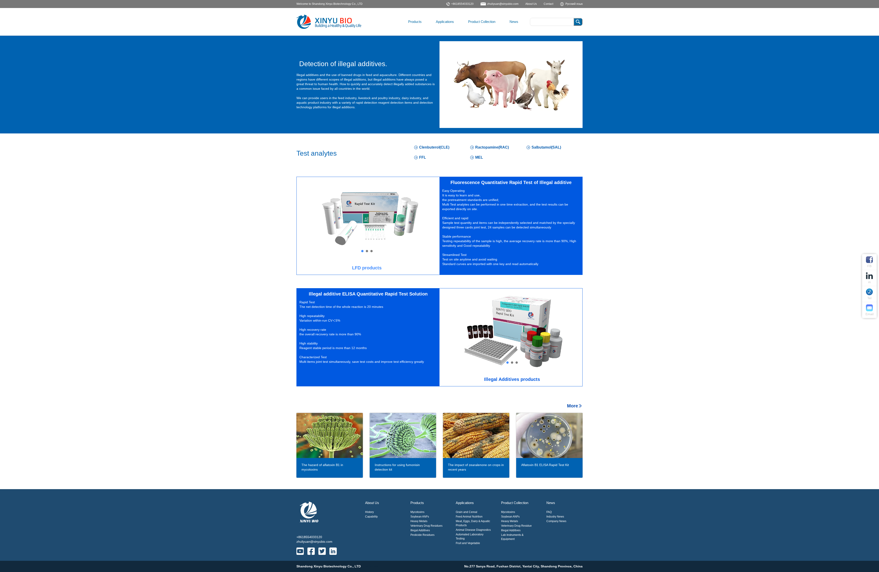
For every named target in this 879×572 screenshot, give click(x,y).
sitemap (372, 566)
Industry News (555, 516)
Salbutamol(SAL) (546, 147)
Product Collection (481, 22)
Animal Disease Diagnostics (473, 529)
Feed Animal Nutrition (469, 516)
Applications (445, 22)
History (369, 512)
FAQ (549, 512)
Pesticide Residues (422, 535)
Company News (556, 521)
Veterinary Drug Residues (426, 525)
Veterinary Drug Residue (516, 525)
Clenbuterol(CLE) (434, 147)
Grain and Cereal (466, 512)
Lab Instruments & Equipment (512, 537)
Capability (371, 516)
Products (415, 22)
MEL (479, 157)
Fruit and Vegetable (468, 543)
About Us (372, 503)
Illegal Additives (420, 530)
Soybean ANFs (419, 516)
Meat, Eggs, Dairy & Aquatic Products (473, 523)
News (514, 22)
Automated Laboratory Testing (469, 536)
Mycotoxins (417, 512)
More (572, 405)
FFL (422, 157)
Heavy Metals (418, 521)
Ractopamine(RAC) (492, 147)
